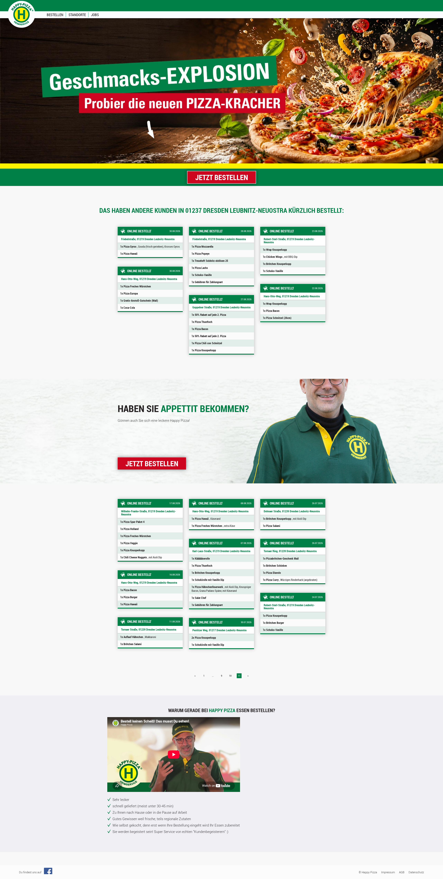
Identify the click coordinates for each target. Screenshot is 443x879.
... (213, 675)
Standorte (77, 14)
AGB (401, 872)
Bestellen (55, 14)
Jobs (95, 14)
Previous (4, 90)
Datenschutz (416, 872)
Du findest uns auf (30, 872)
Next (438, 90)
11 (239, 675)
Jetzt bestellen (221, 177)
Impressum (388, 872)
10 (230, 675)
